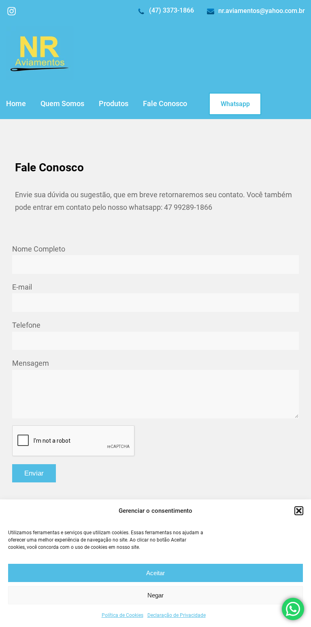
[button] (299, 511)
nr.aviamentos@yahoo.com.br (261, 11)
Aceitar (155, 572)
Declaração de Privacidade (176, 615)
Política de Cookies (122, 615)
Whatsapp (235, 104)
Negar (155, 595)
